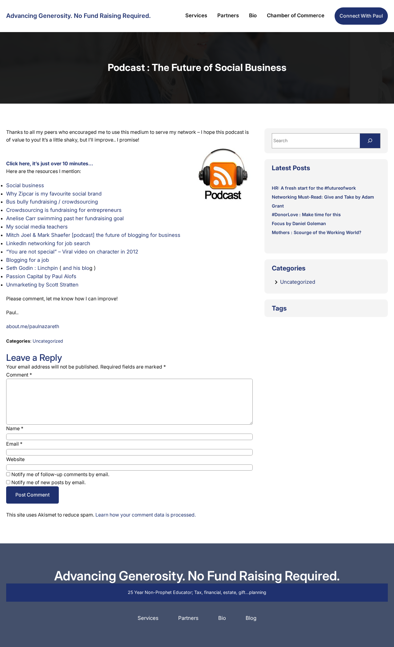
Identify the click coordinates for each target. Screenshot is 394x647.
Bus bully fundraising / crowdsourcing (52, 202)
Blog (251, 618)
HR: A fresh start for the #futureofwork (314, 188)
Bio (222, 618)
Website (15, 459)
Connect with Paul (361, 16)
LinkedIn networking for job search (48, 243)
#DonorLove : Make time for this (306, 214)
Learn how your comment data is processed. (145, 515)
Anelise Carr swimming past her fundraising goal (65, 218)
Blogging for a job (27, 260)
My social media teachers (37, 227)
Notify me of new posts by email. (48, 482)
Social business (25, 185)
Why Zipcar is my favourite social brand (54, 194)
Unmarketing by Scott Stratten (42, 285)
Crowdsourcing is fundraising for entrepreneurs (64, 210)
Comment (19, 375)
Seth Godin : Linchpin (32, 268)
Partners (188, 618)
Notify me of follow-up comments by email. (60, 474)
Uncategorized (48, 341)
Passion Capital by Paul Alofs (41, 276)
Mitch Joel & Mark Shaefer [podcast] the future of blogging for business (93, 235)
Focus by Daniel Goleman (299, 223)
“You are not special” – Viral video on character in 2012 (72, 252)
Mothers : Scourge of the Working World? (316, 232)
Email (14, 444)
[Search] (370, 141)
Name (14, 428)
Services (148, 618)
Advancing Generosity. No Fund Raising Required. (78, 15)
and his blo (76, 268)
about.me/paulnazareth (32, 326)
